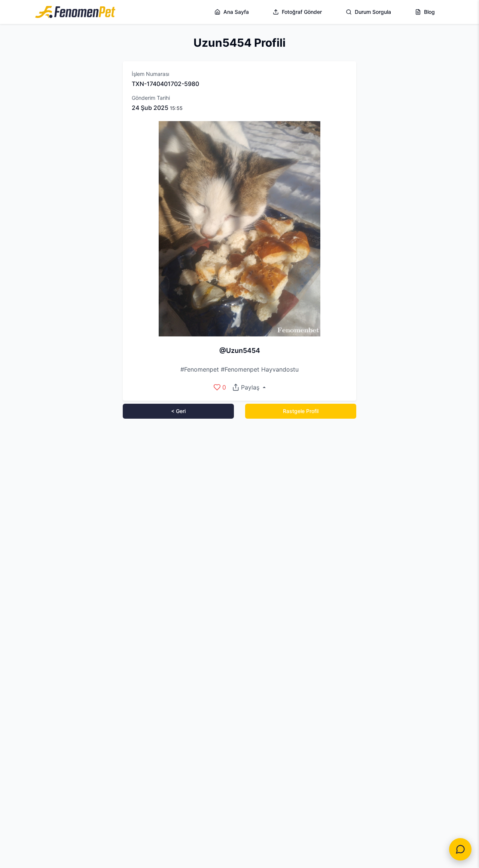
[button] (248, 387)
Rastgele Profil (300, 411)
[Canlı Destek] (460, 849)
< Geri (178, 411)
